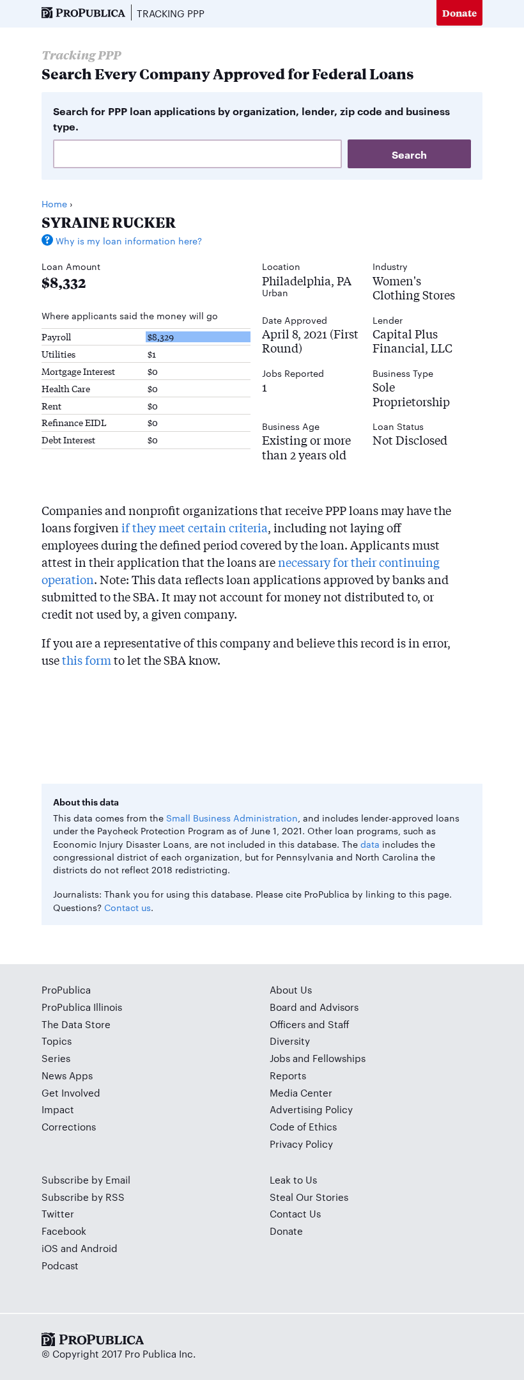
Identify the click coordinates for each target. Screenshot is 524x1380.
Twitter (58, 1213)
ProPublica (66, 989)
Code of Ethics (303, 1126)
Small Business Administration (232, 817)
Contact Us (295, 1213)
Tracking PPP (170, 13)
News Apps (67, 1075)
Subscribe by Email (86, 1179)
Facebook (64, 1230)
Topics (57, 1040)
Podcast (60, 1265)
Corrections (69, 1126)
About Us (291, 989)
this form (86, 659)
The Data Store (76, 1024)
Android (99, 1248)
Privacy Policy (301, 1143)
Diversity (290, 1040)
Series (56, 1058)
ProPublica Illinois (82, 1006)
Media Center (301, 1092)
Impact (58, 1109)
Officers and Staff (310, 1024)
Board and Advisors (314, 1006)
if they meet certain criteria (194, 527)
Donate (459, 12)
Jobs (280, 1058)
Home (54, 203)
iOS (50, 1248)
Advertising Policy (311, 1109)
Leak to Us (293, 1179)
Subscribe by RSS (83, 1196)
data (370, 843)
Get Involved (71, 1092)
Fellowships (339, 1058)
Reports (288, 1075)
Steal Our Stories (309, 1196)
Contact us (127, 907)
